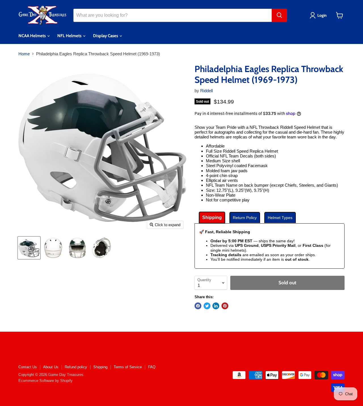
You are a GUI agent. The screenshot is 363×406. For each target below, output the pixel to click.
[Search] (279, 15)
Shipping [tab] (212, 217)
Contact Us (27, 367)
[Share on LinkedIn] (215, 305)
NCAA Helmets (32, 35)
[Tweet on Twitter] (207, 305)
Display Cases (106, 35)
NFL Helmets (69, 35)
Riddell (206, 90)
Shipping (100, 367)
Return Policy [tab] (245, 217)
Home (24, 53)
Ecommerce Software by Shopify (45, 380)
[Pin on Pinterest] (224, 305)
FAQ (151, 367)
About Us (50, 367)
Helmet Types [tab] (280, 217)
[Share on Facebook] (198, 305)
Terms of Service (128, 367)
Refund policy (76, 367)
